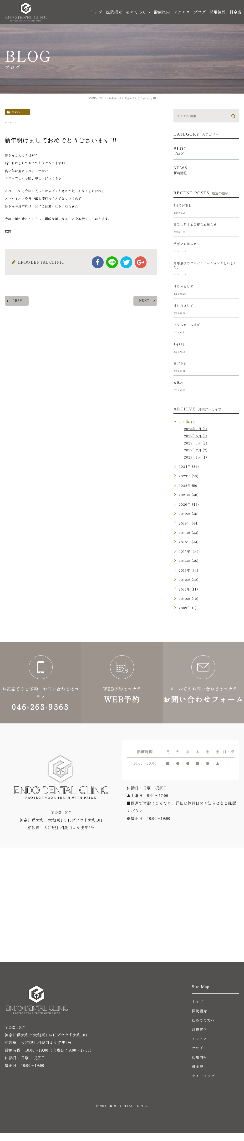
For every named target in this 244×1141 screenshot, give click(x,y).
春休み (178, 382)
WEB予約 (122, 682)
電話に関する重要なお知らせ (195, 224)
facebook (98, 262)
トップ (96, 12)
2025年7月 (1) (195, 428)
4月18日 (179, 344)
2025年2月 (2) (196, 450)
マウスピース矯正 (186, 325)
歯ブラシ (180, 363)
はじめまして (183, 286)
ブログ (200, 12)
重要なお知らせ (185, 244)
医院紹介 (199, 1011)
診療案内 (199, 1029)
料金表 (235, 12)
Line (112, 262)
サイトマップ (203, 1076)
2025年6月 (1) (195, 436)
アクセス (182, 12)
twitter (126, 262)
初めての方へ (138, 12)
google (141, 262)
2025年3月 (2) (195, 443)
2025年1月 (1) (195, 457)
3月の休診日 (182, 205)
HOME (92, 98)
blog (15, 112)
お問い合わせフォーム (203, 682)
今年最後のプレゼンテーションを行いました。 (205, 265)
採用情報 (217, 12)
